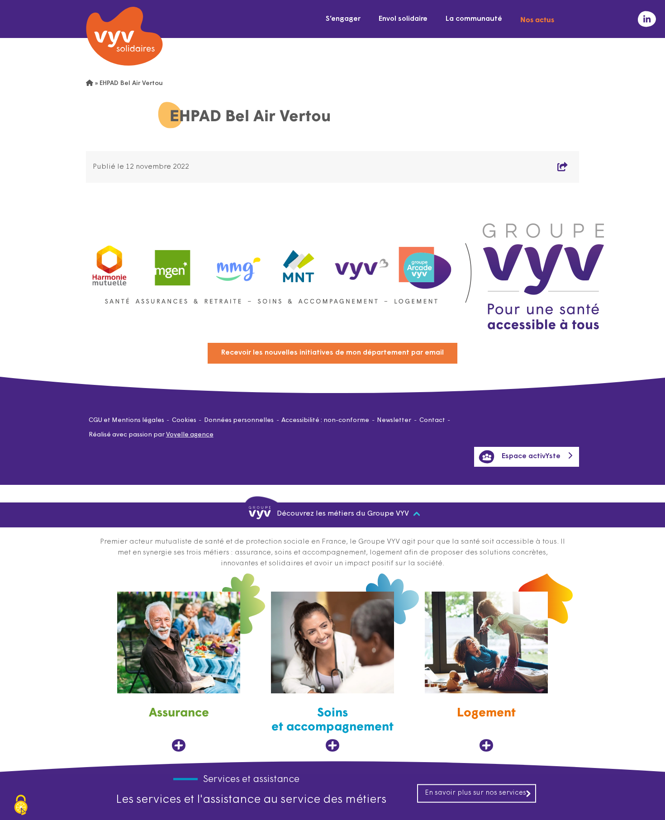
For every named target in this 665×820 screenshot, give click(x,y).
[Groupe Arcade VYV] (425, 263)
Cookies (184, 420)
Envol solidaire (403, 19)
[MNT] (299, 263)
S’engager (343, 19)
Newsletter (394, 420)
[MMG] (236, 263)
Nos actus (537, 19)
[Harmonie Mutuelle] (109, 263)
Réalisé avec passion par (151, 434)
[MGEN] (173, 263)
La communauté (474, 19)
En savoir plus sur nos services (475, 792)
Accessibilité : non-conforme (325, 420)
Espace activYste (531, 456)
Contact (432, 420)
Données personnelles (239, 420)
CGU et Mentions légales (126, 420)
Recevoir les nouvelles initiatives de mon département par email (332, 352)
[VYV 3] (362, 263)
